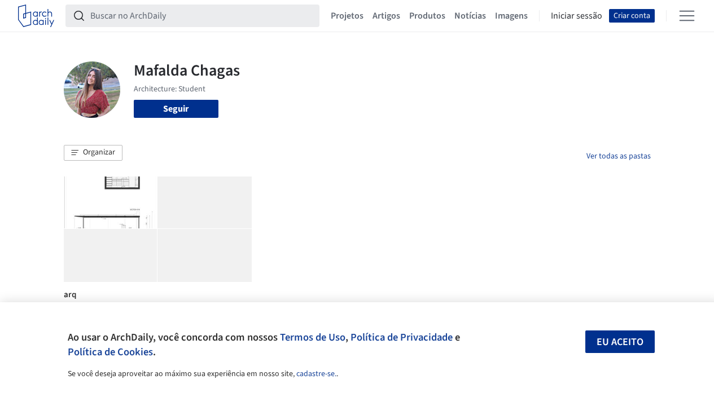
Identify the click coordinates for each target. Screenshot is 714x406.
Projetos (347, 16)
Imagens (511, 16)
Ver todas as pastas (618, 156)
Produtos (427, 16)
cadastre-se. (316, 373)
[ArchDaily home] (36, 16)
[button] (93, 153)
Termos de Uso (312, 337)
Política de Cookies (110, 352)
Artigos (386, 16)
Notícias (470, 16)
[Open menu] (687, 16)
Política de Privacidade (402, 337)
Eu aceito (620, 342)
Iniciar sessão (576, 16)
